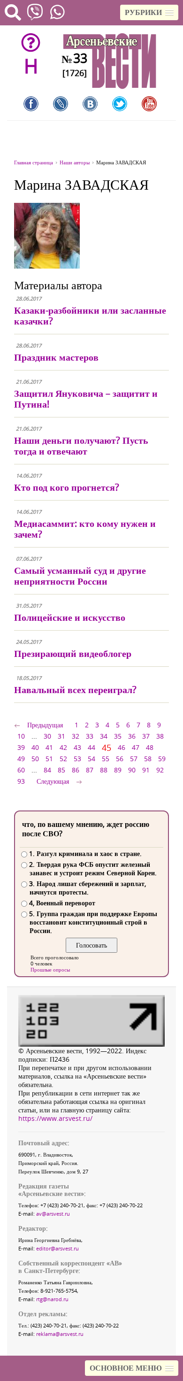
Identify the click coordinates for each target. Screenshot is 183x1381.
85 (61, 769)
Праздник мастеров (56, 357)
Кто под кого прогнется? (66, 487)
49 (21, 758)
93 (21, 781)
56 (119, 758)
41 (49, 747)
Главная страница (33, 162)
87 (89, 769)
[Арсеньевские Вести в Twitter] (119, 103)
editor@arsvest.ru (57, 1248)
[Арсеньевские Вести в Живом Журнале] (60, 103)
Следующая (53, 781)
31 (61, 736)
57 (133, 758)
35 (118, 736)
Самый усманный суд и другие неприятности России (80, 575)
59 (162, 758)
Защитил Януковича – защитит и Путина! (86, 398)
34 (103, 736)
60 (21, 769)
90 (132, 769)
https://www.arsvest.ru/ (55, 1118)
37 (146, 736)
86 (75, 769)
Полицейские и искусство (69, 617)
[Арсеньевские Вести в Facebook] (30, 103)
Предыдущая (45, 724)
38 (160, 736)
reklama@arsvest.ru (60, 1333)
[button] (149, 12)
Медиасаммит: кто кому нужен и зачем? (85, 528)
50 (35, 758)
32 (75, 736)
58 (148, 758)
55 (105, 758)
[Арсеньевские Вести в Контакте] (90, 103)
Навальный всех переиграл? (75, 689)
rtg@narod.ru (52, 1299)
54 (91, 758)
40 (35, 747)
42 (63, 747)
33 (89, 736)
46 (121, 747)
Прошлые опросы (50, 969)
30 (47, 736)
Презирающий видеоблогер (72, 653)
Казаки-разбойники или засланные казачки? (90, 315)
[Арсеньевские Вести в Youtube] (149, 103)
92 (160, 769)
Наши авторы (75, 162)
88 (103, 769)
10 (21, 736)
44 (91, 747)
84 (47, 769)
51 (49, 758)
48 (149, 747)
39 (21, 747)
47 (135, 747)
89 (118, 769)
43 (77, 747)
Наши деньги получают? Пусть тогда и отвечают (81, 445)
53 (77, 758)
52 (63, 758)
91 (146, 769)
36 (132, 736)
